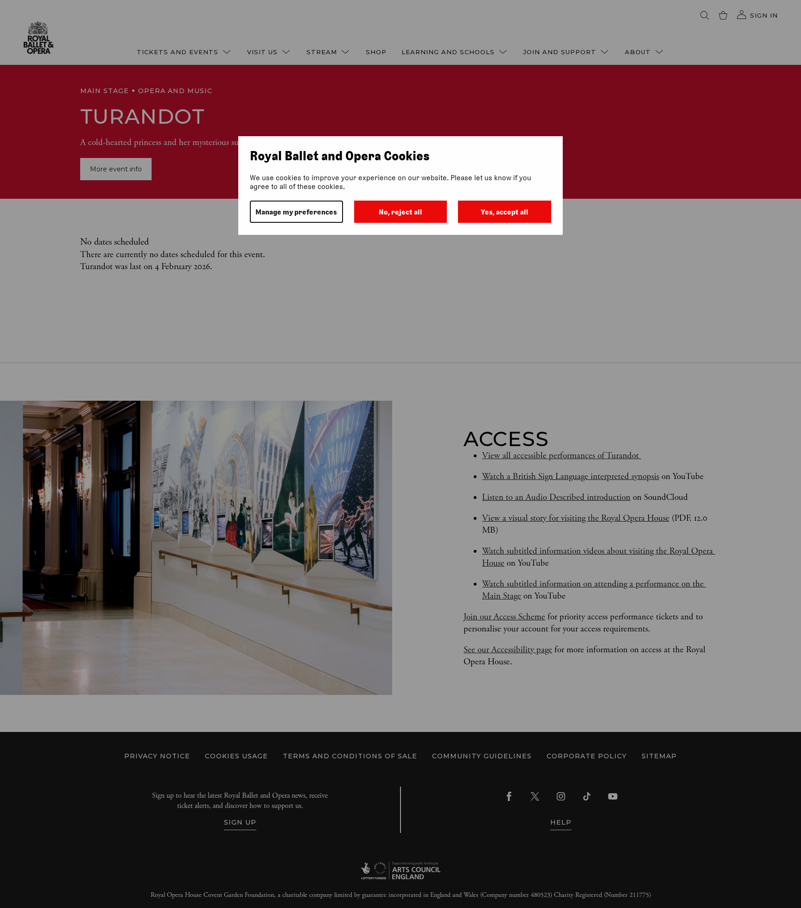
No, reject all (400, 212)
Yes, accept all (504, 212)
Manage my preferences (296, 212)
